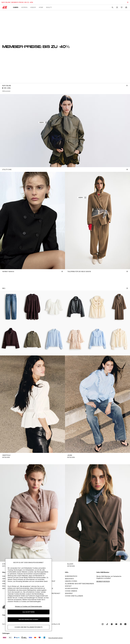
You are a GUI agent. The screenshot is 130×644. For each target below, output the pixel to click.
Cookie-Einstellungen (74, 596)
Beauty (49, 7)
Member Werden (103, 581)
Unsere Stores (71, 581)
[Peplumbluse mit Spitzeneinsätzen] (54, 307)
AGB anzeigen (6, 91)
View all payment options (55, 638)
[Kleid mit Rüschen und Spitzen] (76, 339)
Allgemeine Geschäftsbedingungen (79, 583)
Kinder (33, 7)
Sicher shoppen (71, 588)
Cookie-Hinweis (71, 591)
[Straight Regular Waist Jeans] (11, 307)
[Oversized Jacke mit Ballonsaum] (76, 307)
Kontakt (68, 586)
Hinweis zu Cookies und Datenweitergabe (28, 606)
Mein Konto (69, 578)
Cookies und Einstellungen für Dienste (28, 627)
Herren (24, 7)
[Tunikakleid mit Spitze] (32, 307)
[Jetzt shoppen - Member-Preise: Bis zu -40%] (127, 85)
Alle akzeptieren (28, 612)
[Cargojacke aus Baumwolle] (32, 339)
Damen (15, 7)
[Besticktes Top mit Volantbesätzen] (97, 307)
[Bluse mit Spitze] (54, 339)
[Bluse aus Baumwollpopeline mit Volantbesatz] (97, 339)
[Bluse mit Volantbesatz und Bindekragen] (119, 339)
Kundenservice (71, 576)
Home (41, 7)
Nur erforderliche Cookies (28, 619)
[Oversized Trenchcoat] (119, 307)
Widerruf (69, 593)
